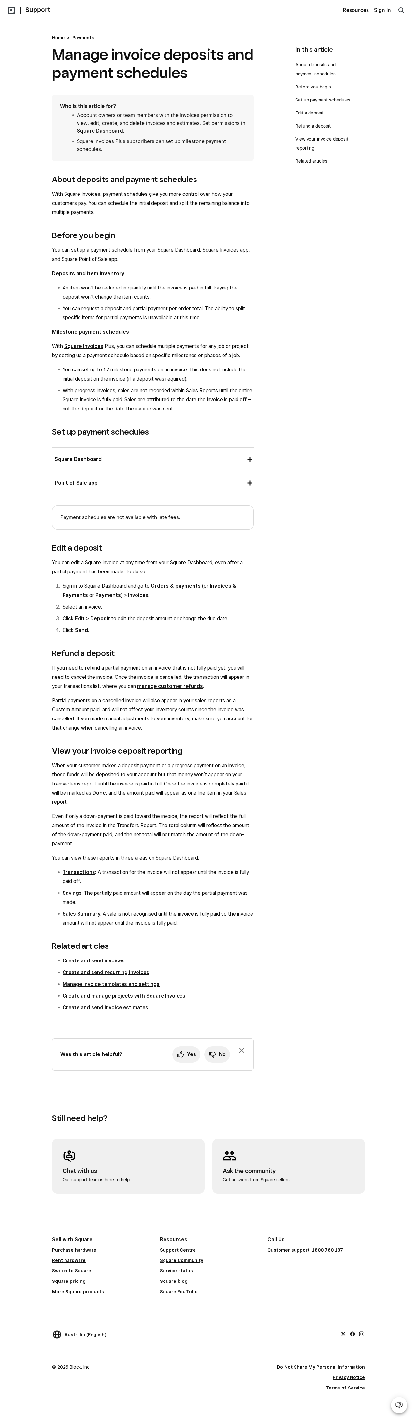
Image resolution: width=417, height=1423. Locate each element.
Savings (72, 893)
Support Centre (178, 1250)
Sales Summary (81, 914)
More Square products (78, 1291)
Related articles (311, 161)
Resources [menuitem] (356, 10)
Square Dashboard (100, 131)
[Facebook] (352, 1333)
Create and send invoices (94, 961)
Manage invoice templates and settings (111, 984)
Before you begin (313, 86)
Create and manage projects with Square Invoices (124, 996)
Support (37, 10)
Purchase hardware (74, 1250)
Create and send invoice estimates (105, 1007)
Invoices (138, 595)
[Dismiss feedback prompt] (242, 1050)
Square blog (174, 1281)
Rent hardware (69, 1260)
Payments (83, 37)
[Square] (11, 10)
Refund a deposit (313, 125)
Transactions (79, 872)
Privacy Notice (349, 1377)
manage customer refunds (170, 686)
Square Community (181, 1260)
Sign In (382, 10)
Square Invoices (83, 346)
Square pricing (69, 1281)
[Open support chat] (399, 1405)
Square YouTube (179, 1291)
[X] (343, 1333)
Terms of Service (345, 1387)
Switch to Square (71, 1270)
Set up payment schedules (322, 99)
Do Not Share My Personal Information (321, 1367)
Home (58, 37)
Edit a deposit (309, 112)
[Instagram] (361, 1333)
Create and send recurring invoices (106, 972)
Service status (176, 1270)
